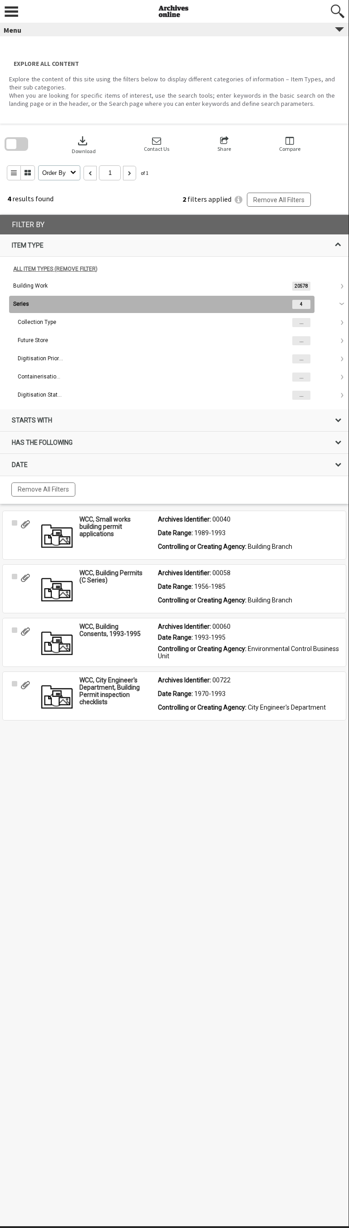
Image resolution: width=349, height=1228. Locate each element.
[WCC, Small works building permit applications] (56, 536)
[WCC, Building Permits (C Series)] (56, 589)
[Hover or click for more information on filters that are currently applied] (238, 199)
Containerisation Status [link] (40, 376)
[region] (174, 359)
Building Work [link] (30, 286)
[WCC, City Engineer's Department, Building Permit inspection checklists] (56, 696)
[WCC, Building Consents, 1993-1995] (56, 643)
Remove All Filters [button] (279, 200)
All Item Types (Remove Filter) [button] (55, 269)
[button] (156, 144)
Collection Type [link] (37, 322)
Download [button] (84, 144)
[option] (174, 286)
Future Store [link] (33, 340)
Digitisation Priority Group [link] (40, 358)
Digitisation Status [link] (40, 395)
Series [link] (21, 304)
